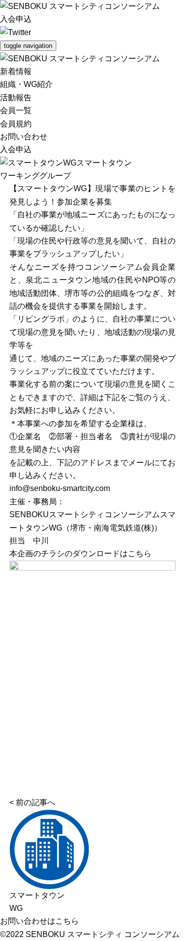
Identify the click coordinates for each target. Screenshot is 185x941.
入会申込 (16, 19)
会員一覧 (16, 110)
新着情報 (16, 71)
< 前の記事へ (32, 802)
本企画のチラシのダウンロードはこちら (80, 553)
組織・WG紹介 (26, 84)
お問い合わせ (23, 136)
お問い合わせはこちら (39, 921)
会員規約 (16, 124)
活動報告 (16, 97)
